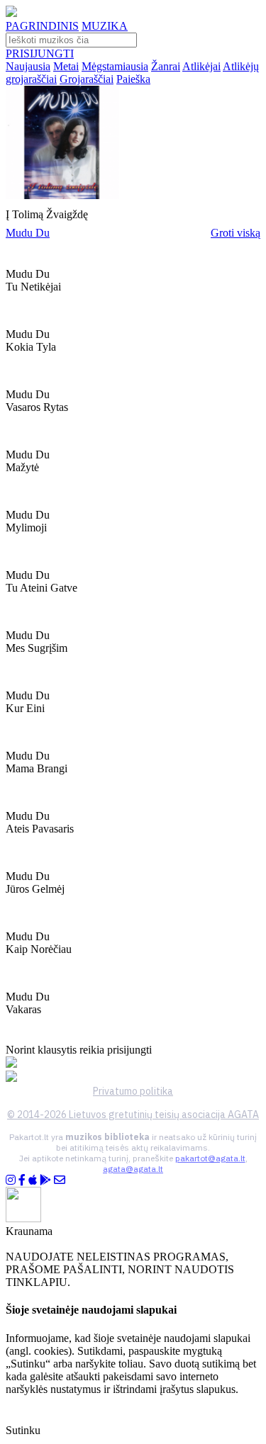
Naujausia (28, 66)
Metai (66, 66)
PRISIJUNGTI (40, 53)
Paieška (133, 79)
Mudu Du (28, 233)
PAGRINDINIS (42, 26)
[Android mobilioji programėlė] (45, 1180)
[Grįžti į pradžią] (11, 13)
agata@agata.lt (133, 1168)
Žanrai (165, 66)
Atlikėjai (201, 66)
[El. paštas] (59, 1180)
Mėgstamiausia (115, 66)
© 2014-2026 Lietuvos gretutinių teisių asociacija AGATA (133, 1114)
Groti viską (235, 233)
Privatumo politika (133, 1091)
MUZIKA (105, 26)
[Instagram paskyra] (11, 1180)
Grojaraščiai (86, 79)
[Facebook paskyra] (22, 1180)
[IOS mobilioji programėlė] (32, 1180)
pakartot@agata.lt (210, 1158)
